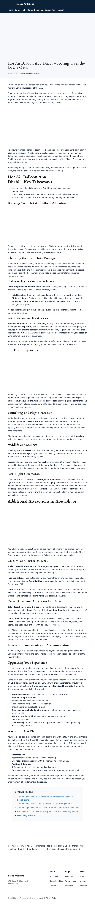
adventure (36, 336)
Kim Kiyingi (26, 73)
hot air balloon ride (30, 85)
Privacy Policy (51, 898)
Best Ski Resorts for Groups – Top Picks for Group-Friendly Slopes (47, 811)
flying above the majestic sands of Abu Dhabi (56, 344)
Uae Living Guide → (26, 815)
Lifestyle (36, 73)
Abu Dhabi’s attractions (18, 630)
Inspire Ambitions (25, 4)
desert (56, 99)
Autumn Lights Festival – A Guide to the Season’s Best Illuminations (48, 807)
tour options (77, 263)
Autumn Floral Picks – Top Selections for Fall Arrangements (44, 804)
